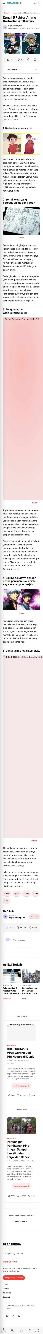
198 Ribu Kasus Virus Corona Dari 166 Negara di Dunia (20, 1052)
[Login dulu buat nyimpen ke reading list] (35, 59)
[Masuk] (39, 3)
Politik (24, 999)
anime (7, 893)
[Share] (28, 59)
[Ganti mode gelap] (35, 3)
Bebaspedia (12, 1244)
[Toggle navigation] (4, 3)
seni (6, 901)
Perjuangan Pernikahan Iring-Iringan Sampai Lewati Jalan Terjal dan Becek (18, 1149)
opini (36, 893)
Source (21, 238)
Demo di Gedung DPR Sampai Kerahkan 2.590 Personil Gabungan (30, 991)
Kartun (27, 893)
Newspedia (15, 13)
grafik (17, 893)
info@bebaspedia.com (14, 1278)
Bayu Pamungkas (15, 26)
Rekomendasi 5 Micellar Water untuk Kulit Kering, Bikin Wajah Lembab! (11, 991)
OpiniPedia (20, 35)
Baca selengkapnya (20, 1086)
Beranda (6, 13)
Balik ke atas (20, 1222)
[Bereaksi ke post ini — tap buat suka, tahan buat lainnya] (9, 59)
